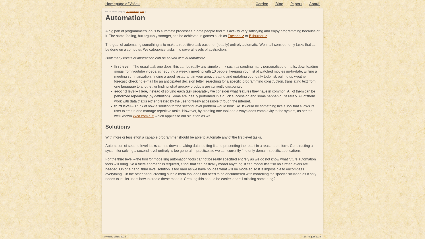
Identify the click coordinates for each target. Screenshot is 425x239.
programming (132, 11)
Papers (296, 4)
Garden (262, 4)
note (142, 11)
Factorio (236, 36)
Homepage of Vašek (122, 4)
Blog (279, 4)
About (314, 4)
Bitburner (258, 36)
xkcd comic (143, 116)
